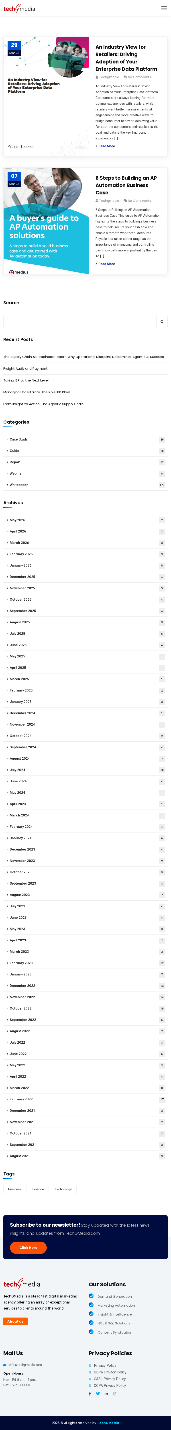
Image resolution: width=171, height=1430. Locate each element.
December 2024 (86, 713)
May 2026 (86, 520)
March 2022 (86, 1088)
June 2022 (86, 1054)
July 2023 (86, 906)
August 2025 (86, 622)
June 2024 (86, 781)
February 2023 (87, 963)
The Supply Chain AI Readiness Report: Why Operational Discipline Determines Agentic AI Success (83, 356)
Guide (87, 451)
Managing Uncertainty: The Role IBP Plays (37, 392)
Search (11, 303)
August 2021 (86, 1156)
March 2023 (86, 952)
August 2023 (86, 895)
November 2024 (86, 724)
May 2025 (86, 656)
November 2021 (86, 1122)
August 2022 (86, 1031)
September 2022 (86, 1020)
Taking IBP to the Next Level (26, 380)
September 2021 (86, 1145)
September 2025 (86, 611)
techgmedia (109, 77)
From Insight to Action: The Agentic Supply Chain (43, 404)
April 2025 (86, 668)
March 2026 (86, 543)
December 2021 (86, 1111)
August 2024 (86, 759)
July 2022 (86, 1042)
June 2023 (86, 918)
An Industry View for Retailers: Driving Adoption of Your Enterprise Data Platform (126, 58)
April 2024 (86, 804)
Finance (38, 1189)
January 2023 (86, 974)
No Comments (139, 77)
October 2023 (86, 872)
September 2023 (86, 883)
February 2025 (86, 690)
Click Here (28, 1247)
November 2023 (86, 861)
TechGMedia (108, 1423)
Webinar (86, 473)
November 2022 (87, 997)
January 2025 (86, 702)
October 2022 (87, 1008)
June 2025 (86, 645)
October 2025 (86, 600)
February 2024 (86, 827)
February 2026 (86, 554)
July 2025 (86, 634)
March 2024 (86, 815)
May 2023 (86, 929)
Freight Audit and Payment (25, 368)
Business (15, 1189)
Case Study (87, 439)
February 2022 (87, 1099)
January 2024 (86, 838)
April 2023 (86, 940)
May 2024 (86, 793)
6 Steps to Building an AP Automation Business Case (126, 185)
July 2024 (87, 770)
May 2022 (86, 1065)
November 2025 (86, 588)
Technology (63, 1189)
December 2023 (86, 849)
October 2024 (86, 736)
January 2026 (86, 565)
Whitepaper (87, 485)
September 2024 (86, 747)
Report (87, 462)
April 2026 (86, 531)
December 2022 (87, 986)
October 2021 (86, 1133)
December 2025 (86, 577)
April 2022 (86, 1077)
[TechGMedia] (19, 8)
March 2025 (86, 679)
